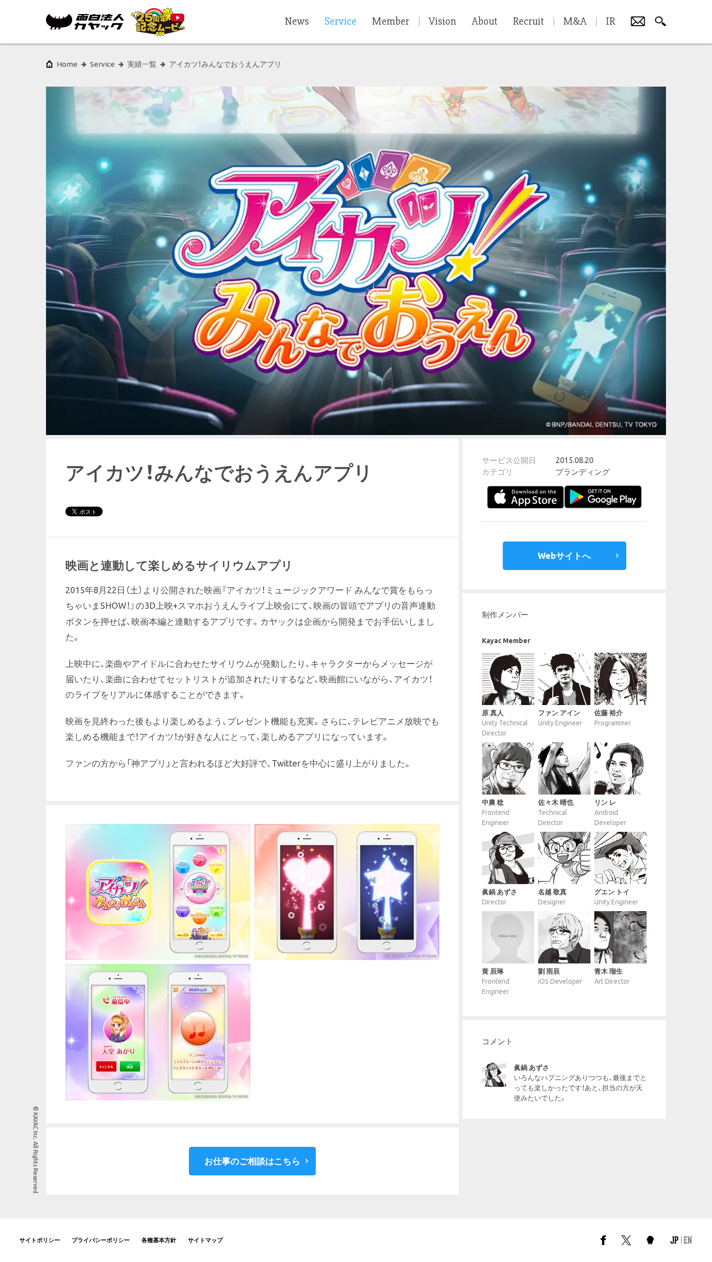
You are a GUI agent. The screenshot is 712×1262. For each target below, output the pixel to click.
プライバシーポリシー (101, 1240)
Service (102, 64)
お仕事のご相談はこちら (252, 1161)
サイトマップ (205, 1240)
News (297, 22)
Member (390, 22)
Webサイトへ (564, 555)
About (484, 22)
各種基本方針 (158, 1240)
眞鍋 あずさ (531, 1067)
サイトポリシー (39, 1240)
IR (610, 22)
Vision (442, 22)
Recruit (528, 22)
